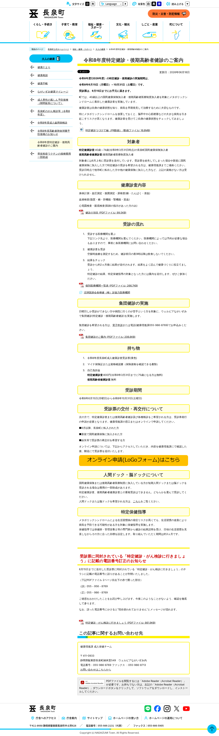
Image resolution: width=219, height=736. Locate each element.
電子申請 (117, 325)
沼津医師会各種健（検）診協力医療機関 (107, 292)
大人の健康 (100, 49)
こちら (137, 501)
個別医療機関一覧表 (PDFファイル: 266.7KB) (111, 285)
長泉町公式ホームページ (58, 49)
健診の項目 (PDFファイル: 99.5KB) (105, 212)
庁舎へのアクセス (46, 718)
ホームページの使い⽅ (126, 718)
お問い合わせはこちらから (95, 669)
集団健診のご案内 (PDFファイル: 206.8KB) (110, 336)
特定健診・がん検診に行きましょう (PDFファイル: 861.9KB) (120, 622)
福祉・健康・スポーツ (82, 49)
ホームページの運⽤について (165, 718)
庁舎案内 (72, 718)
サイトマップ (95, 718)
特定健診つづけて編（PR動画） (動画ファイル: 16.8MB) (117, 130)
